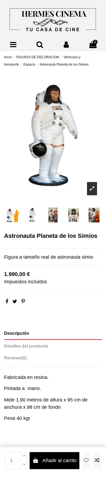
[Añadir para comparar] (97, 460)
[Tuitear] (15, 301)
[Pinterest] (23, 301)
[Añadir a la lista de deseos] (86, 460)
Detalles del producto (26, 346)
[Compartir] (6, 301)
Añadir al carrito (59, 460)
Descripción (16, 333)
